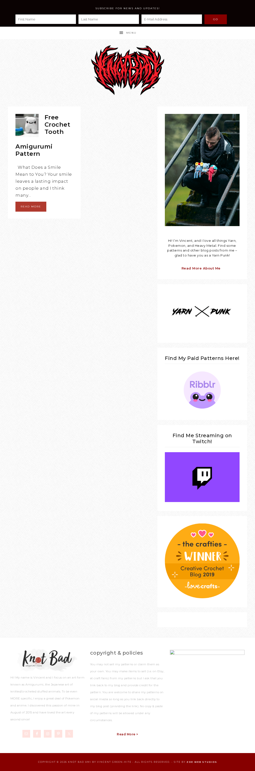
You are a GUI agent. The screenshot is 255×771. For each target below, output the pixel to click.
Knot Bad (127, 70)
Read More (31, 206)
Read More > (127, 734)
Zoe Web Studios (202, 762)
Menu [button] (131, 32)
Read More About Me (201, 268)
